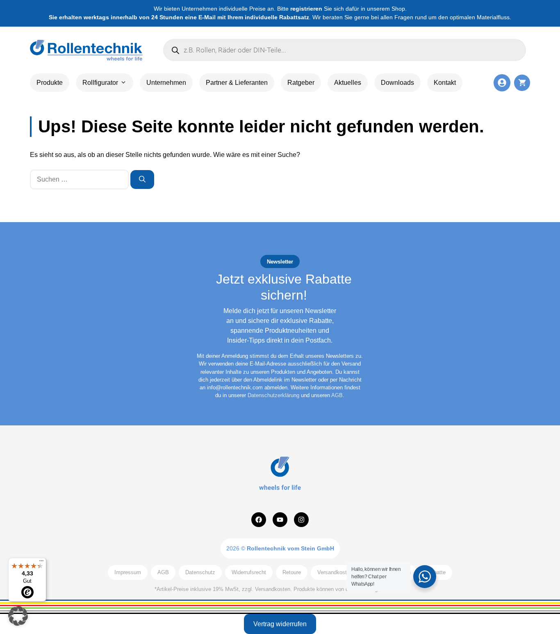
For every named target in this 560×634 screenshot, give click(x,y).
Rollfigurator (100, 82)
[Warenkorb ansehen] (522, 83)
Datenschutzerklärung (273, 395)
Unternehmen (166, 82)
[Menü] (41, 563)
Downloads (397, 82)
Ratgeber (300, 82)
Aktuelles (347, 82)
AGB (337, 395)
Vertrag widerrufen (280, 623)
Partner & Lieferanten (237, 82)
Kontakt (445, 82)
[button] (18, 616)
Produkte (49, 82)
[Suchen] (142, 179)
